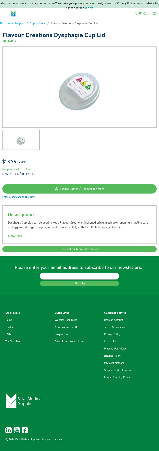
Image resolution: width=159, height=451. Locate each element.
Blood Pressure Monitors (69, 341)
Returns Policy (112, 356)
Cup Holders (37, 23)
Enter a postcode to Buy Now (18, 197)
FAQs (8, 334)
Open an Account (113, 320)
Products (10, 327)
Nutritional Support (12, 23)
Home (8, 320)
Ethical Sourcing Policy (117, 377)
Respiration (61, 334)
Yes (87, 8)
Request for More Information (79, 249)
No (91, 8)
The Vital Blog (13, 341)
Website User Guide (66, 320)
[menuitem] (79, 430)
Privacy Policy (112, 334)
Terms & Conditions (115, 327)
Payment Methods (114, 363)
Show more (15, 235)
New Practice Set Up (66, 327)
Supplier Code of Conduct (118, 370)
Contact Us (110, 341)
